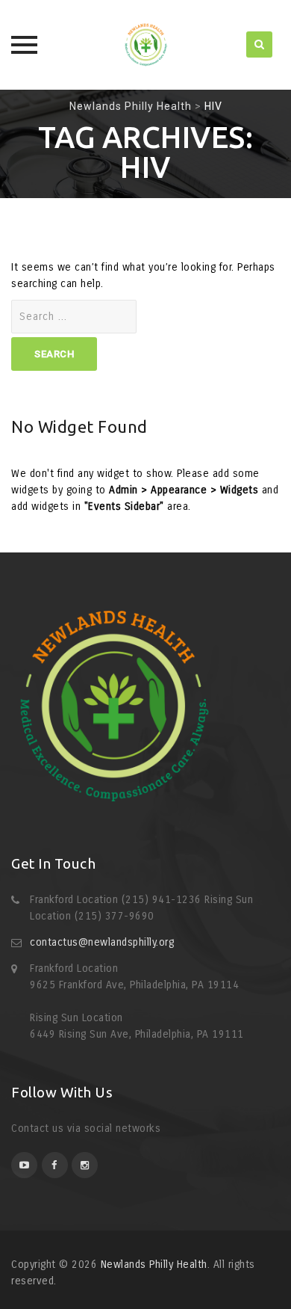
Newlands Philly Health (154, 1264)
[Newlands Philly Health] (145, 45)
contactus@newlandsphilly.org (102, 942)
